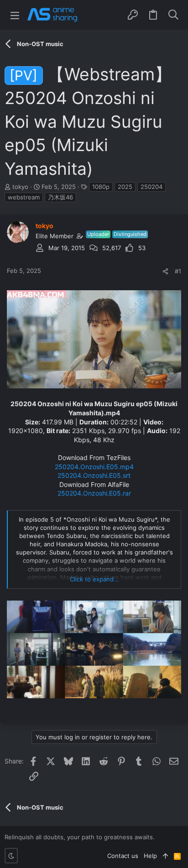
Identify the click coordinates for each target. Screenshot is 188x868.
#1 (178, 271)
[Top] (165, 856)
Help (150, 855)
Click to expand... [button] (94, 579)
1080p (101, 186)
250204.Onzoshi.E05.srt (94, 475)
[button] (15, 15)
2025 (125, 186)
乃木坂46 (60, 197)
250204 (151, 186)
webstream (24, 197)
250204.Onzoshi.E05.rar (94, 493)
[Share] (165, 271)
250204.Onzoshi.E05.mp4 (94, 467)
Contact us (122, 855)
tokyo (20, 186)
